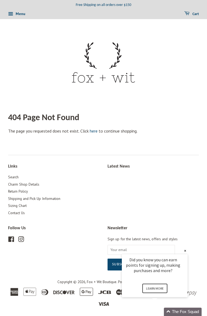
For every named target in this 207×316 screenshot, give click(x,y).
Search (13, 177)
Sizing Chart (17, 205)
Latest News (119, 166)
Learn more (155, 288)
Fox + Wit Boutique (101, 281)
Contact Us (16, 212)
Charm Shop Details (23, 184)
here (94, 131)
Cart (195, 14)
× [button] (185, 250)
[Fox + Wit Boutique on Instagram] (21, 240)
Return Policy (18, 191)
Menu (20, 13)
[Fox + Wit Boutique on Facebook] (11, 240)
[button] (161, 312)
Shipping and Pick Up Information (34, 198)
